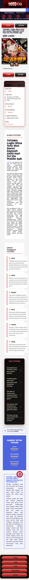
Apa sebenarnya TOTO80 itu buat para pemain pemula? (12, 370)
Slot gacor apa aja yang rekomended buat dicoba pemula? (12, 417)
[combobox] (13, 10)
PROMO (15, 557)
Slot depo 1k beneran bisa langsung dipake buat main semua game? (12, 395)
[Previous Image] (3, 51)
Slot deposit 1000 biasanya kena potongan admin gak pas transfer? (12, 406)
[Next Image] (26, 51)
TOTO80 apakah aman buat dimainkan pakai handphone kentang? (12, 382)
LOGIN (8, 25)
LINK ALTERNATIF (15, 571)
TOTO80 (9, 162)
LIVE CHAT (15, 575)
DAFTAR (21, 25)
